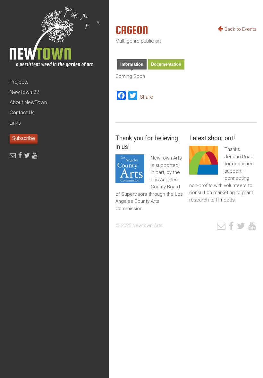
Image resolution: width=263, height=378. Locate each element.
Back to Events (240, 29)
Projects (19, 82)
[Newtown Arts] (54, 38)
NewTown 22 (24, 92)
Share (146, 97)
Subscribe (23, 138)
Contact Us (22, 113)
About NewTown (28, 102)
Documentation (166, 64)
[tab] (132, 65)
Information (131, 64)
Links (15, 123)
